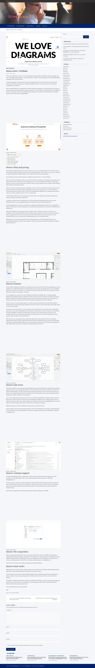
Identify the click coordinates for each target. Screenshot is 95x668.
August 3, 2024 (9, 73)
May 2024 (65, 111)
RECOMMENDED (11, 653)
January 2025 (66, 97)
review (13, 592)
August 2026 (66, 66)
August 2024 (66, 106)
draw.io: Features (11, 158)
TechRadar (17, 592)
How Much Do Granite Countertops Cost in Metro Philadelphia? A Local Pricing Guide (57, 658)
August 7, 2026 (30, 660)
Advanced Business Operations (70, 136)
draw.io (9, 592)
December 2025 (66, 78)
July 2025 (65, 87)
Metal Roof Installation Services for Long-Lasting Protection (79, 658)
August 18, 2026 (9, 660)
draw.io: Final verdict (12, 163)
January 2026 (66, 76)
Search (64, 34)
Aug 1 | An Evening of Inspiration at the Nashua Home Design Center (20, 599)
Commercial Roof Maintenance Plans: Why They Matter (75, 44)
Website (8, 639)
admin (14, 73)
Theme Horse (28, 666)
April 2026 (65, 71)
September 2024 (67, 104)
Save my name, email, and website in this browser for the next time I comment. (25, 645)
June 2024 (65, 109)
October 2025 (66, 82)
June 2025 (65, 88)
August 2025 (66, 85)
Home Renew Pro (16, 666)
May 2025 (65, 90)
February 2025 (66, 95)
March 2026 (66, 73)
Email (7, 633)
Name (8, 626)
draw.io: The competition (13, 162)
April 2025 (65, 92)
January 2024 (66, 118)
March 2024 (66, 114)
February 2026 (66, 75)
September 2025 (67, 83)
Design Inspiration (11, 26)
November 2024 (66, 100)
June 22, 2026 (72, 660)
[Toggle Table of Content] (18, 155)
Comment (8, 610)
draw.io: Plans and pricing (13, 156)
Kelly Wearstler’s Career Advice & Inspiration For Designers (46, 599)
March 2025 (66, 94)
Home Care (38, 26)
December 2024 (66, 99)
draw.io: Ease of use (12, 159)
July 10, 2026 (50, 660)
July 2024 (65, 107)
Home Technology (30, 26)
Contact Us (44, 26)
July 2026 (65, 68)
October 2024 (66, 102)
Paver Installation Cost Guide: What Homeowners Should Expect (36, 658)
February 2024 (66, 116)
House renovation (20, 26)
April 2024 (65, 112)
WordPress (42, 666)
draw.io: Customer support (13, 161)
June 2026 (65, 70)
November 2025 (66, 80)
